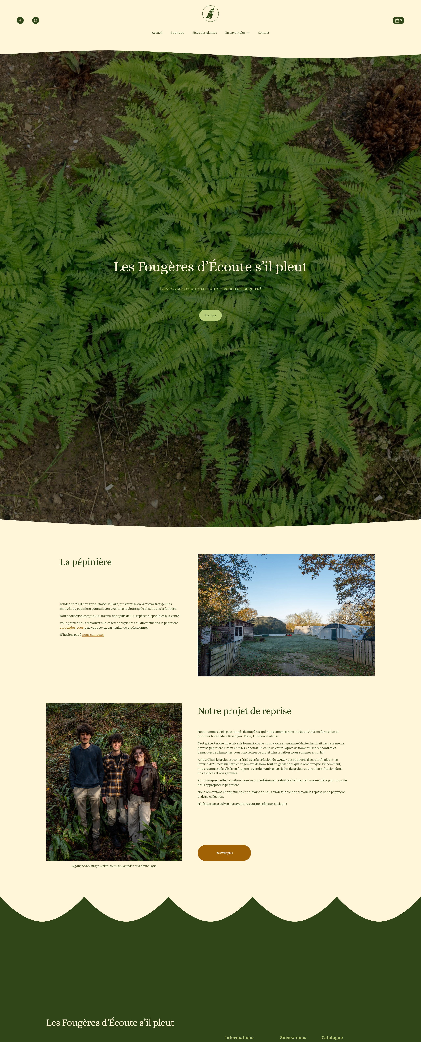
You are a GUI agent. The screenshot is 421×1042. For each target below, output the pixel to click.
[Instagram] (35, 20)
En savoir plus (224, 853)
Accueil (157, 33)
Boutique (177, 33)
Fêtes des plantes (205, 33)
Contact (263, 33)
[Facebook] (20, 20)
